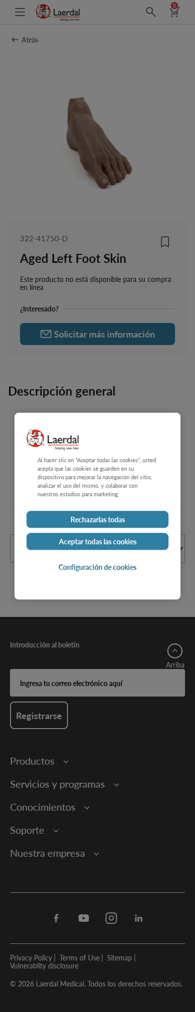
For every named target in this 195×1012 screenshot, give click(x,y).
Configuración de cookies (97, 567)
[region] (97, 506)
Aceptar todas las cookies (97, 541)
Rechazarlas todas (97, 519)
